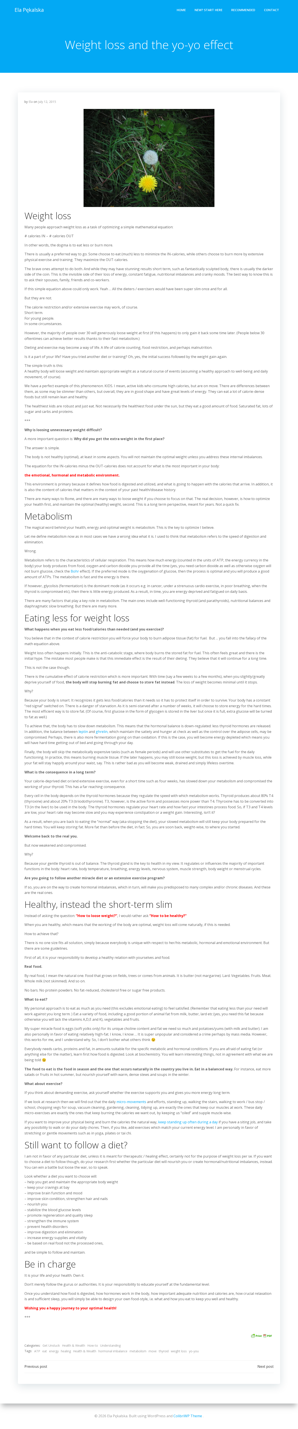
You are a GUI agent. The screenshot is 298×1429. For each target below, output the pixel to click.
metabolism (138, 1351)
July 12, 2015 (47, 102)
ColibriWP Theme (187, 1416)
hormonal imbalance (112, 1351)
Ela (31, 102)
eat (44, 1351)
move (153, 1351)
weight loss (179, 1351)
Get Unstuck (51, 1345)
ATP (37, 1351)
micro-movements (131, 1101)
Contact (271, 10)
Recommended (243, 10)
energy (54, 1351)
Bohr (75, 571)
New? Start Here (209, 10)
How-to (92, 1345)
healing (66, 1351)
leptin (83, 731)
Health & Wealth (73, 1345)
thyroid (164, 1351)
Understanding (110, 1345)
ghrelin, (102, 731)
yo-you (194, 1351)
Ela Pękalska (29, 9)
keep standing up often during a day (188, 1122)
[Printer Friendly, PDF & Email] (261, 1335)
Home (181, 10)
